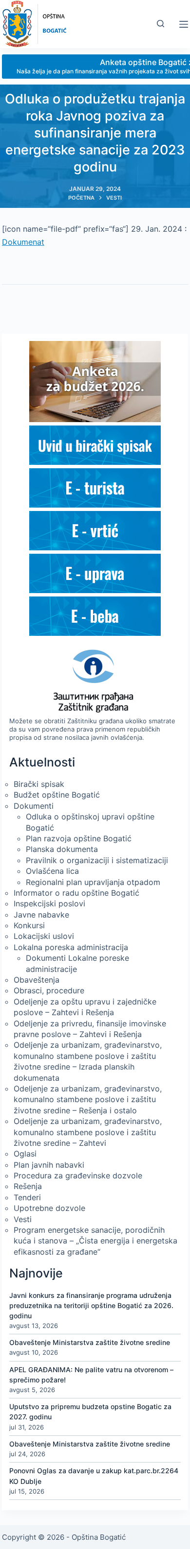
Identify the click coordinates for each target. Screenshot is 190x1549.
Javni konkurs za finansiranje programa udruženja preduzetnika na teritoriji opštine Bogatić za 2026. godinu (91, 1305)
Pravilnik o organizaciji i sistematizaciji (97, 860)
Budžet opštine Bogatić (57, 795)
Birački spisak (39, 784)
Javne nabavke (41, 914)
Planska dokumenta (62, 849)
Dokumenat (23, 242)
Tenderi (27, 1197)
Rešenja (28, 1186)
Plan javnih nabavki (49, 1165)
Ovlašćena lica (52, 871)
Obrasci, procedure (49, 990)
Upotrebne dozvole (49, 1208)
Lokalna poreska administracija (71, 947)
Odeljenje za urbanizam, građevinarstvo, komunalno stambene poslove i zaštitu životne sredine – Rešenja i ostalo (88, 1099)
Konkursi (29, 925)
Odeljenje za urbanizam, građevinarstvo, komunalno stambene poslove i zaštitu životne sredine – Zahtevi (88, 1132)
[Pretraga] (160, 23)
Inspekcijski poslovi (49, 903)
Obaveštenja (36, 980)
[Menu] (183, 24)
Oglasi (25, 1153)
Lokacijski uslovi (44, 936)
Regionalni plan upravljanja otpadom (93, 882)
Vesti (23, 1219)
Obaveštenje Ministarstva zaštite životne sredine (89, 1342)
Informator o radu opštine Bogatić (76, 893)
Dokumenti (34, 806)
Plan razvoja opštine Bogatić (79, 838)
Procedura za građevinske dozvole (78, 1175)
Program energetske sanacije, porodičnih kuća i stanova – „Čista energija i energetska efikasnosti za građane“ (95, 1241)
